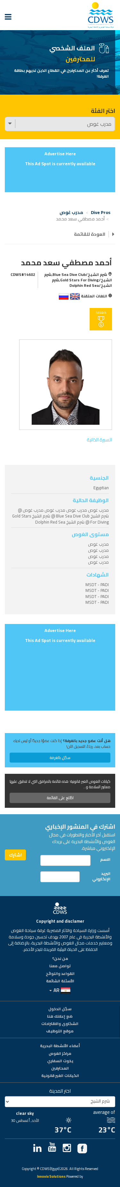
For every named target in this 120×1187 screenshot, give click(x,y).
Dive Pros (100, 212)
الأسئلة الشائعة (60, 981)
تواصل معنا (60, 966)
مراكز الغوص (60, 1054)
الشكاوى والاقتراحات (59, 1024)
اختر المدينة (60, 1091)
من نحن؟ (60, 959)
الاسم (105, 859)
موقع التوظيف (60, 1031)
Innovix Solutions (51, 1177)
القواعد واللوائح (60, 974)
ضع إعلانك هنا (60, 1016)
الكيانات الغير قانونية (60, 1076)
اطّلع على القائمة (60, 797)
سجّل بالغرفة (60, 757)
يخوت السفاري (60, 1061)
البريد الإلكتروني (101, 876)
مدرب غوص (71, 212)
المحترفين (60, 1068)
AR (56, 990)
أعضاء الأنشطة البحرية (60, 1046)
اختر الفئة (103, 111)
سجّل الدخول (59, 1009)
